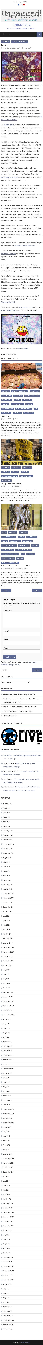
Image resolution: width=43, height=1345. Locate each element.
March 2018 (7, 1253)
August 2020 (7, 1127)
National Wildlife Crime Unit (25, 246)
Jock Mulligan (15, 541)
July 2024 (6, 916)
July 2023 (6, 970)
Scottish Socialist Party (10, 554)
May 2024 (6, 925)
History (21, 536)
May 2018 (6, 1244)
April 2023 (6, 983)
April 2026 (6, 822)
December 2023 (8, 947)
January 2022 (7, 1051)
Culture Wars (6, 395)
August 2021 (7, 1073)
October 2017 (7, 1275)
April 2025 (6, 875)
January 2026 (7, 835)
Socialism (30, 554)
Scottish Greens (7, 408)
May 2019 (6, 1190)
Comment (8, 611)
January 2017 (7, 1316)
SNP (36, 408)
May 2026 (6, 817)
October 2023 (7, 956)
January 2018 (7, 1262)
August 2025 (7, 858)
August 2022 (7, 1019)
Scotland (25, 472)
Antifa (4, 532)
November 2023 (8, 952)
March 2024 (7, 934)
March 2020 (7, 1149)
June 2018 (6, 1239)
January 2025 (7, 889)
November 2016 (8, 1325)
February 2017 (8, 1311)
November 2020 (8, 1113)
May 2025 (6, 871)
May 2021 (6, 1087)
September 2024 (8, 907)
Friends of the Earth (8, 302)
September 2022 (8, 1015)
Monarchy (5, 472)
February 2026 (8, 831)
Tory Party (17, 413)
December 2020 (8, 1109)
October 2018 (7, 1221)
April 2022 (6, 1037)
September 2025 (8, 853)
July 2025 (6, 862)
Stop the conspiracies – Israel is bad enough (17, 711)
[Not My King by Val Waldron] (21, 452)
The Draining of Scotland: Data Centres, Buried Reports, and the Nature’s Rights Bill (21, 700)
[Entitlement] (21, 376)
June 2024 (6, 920)
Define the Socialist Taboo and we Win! (15, 566)
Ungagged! (21, 25)
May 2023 (6, 979)
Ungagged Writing (26, 476)
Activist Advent (11, 354)
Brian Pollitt (7, 591)
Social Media (6, 413)
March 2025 (7, 880)
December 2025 (8, 840)
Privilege (29, 404)
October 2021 (7, 1064)
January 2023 (7, 997)
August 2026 (7, 804)
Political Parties (17, 404)
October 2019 (7, 1167)
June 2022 (6, 1028)
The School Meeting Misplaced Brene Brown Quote (20, 707)
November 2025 (8, 844)
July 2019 (6, 1181)
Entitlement (5, 416)
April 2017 (6, 1302)
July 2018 (6, 1235)
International (6, 400)
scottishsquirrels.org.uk (9, 177)
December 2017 (8, 1266)
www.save (5, 310)
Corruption (35, 391)
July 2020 (6, 1131)
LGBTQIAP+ (5, 404)
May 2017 (6, 1298)
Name (6, 631)
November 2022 (8, 1006)
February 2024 (8, 938)
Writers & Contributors (10, 563)
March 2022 (7, 1042)
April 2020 (6, 1145)
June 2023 (6, 974)
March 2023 (7, 988)
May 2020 (6, 1140)
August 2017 (7, 1284)
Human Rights (31, 536)
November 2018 (8, 1217)
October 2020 (7, 1118)
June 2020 (6, 1136)
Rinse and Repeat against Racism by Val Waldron (19, 694)
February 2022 (8, 1046)
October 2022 (7, 1010)
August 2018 (7, 1230)
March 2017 (7, 1307)
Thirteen (36, 591)
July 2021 (6, 1078)
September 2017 (8, 1280)
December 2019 (8, 1158)
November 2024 (8, 898)
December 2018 (8, 1212)
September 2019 (8, 1172)
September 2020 (8, 1122)
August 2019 (7, 1176)
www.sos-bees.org (26, 307)
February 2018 (8, 1257)
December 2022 (8, 1001)
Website (6, 648)
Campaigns (5, 41)
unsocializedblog (22, 568)
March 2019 (7, 1199)
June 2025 (6, 866)
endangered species (8, 254)
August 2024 (7, 911)
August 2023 (7, 965)
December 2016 (8, 1320)
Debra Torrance (23, 348)
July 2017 (6, 1289)
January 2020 (7, 1154)
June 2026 (6, 813)
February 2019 (8, 1203)
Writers (20, 558)
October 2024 (7, 902)
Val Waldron (28, 413)
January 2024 (7, 943)
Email (6, 639)
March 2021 (7, 1096)
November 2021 (8, 1060)
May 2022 (6, 1033)
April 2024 (6, 929)
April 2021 (6, 1091)
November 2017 (8, 1271)
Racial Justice (23, 545)
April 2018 (6, 1248)
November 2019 (8, 1163)
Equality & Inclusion (32, 395)
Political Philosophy (9, 545)
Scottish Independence (23, 408)
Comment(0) (27, 48)
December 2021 (8, 1055)
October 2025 (7, 849)
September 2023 (8, 961)
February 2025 (8, 884)
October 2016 (7, 1329)
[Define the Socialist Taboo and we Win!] (21, 517)
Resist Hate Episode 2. (10, 716)
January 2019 (7, 1208)
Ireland (4, 541)
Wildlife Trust (9, 125)
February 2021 (8, 1100)
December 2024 (8, 893)
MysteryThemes (25, 1342)
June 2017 (6, 1293)
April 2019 (6, 1194)
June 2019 (6, 1185)
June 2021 (6, 1082)
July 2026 (6, 808)
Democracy (18, 395)
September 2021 (8, 1069)
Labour (17, 400)
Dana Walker (7, 755)
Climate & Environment (19, 41)
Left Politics (27, 400)
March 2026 (7, 826)
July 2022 (6, 1024)
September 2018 (8, 1226)
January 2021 (7, 1105)
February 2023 (8, 992)
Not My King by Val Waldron (11, 484)
